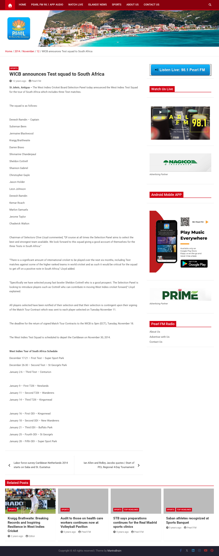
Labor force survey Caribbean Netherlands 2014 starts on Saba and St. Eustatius (41, 465)
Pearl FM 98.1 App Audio (47, 4)
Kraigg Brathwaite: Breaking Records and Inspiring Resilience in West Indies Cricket (28, 524)
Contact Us (151, 4)
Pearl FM (36, 81)
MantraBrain (114, 550)
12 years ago (19, 81)
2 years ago (17, 536)
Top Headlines (131, 510)
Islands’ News (97, 4)
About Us (132, 4)
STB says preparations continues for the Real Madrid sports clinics (135, 522)
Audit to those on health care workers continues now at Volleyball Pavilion (82, 522)
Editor (32, 536)
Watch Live (75, 4)
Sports (116, 4)
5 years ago (69, 531)
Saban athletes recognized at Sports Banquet (187, 520)
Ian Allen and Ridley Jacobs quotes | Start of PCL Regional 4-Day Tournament (109, 465)
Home (22, 4)
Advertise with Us (160, 336)
